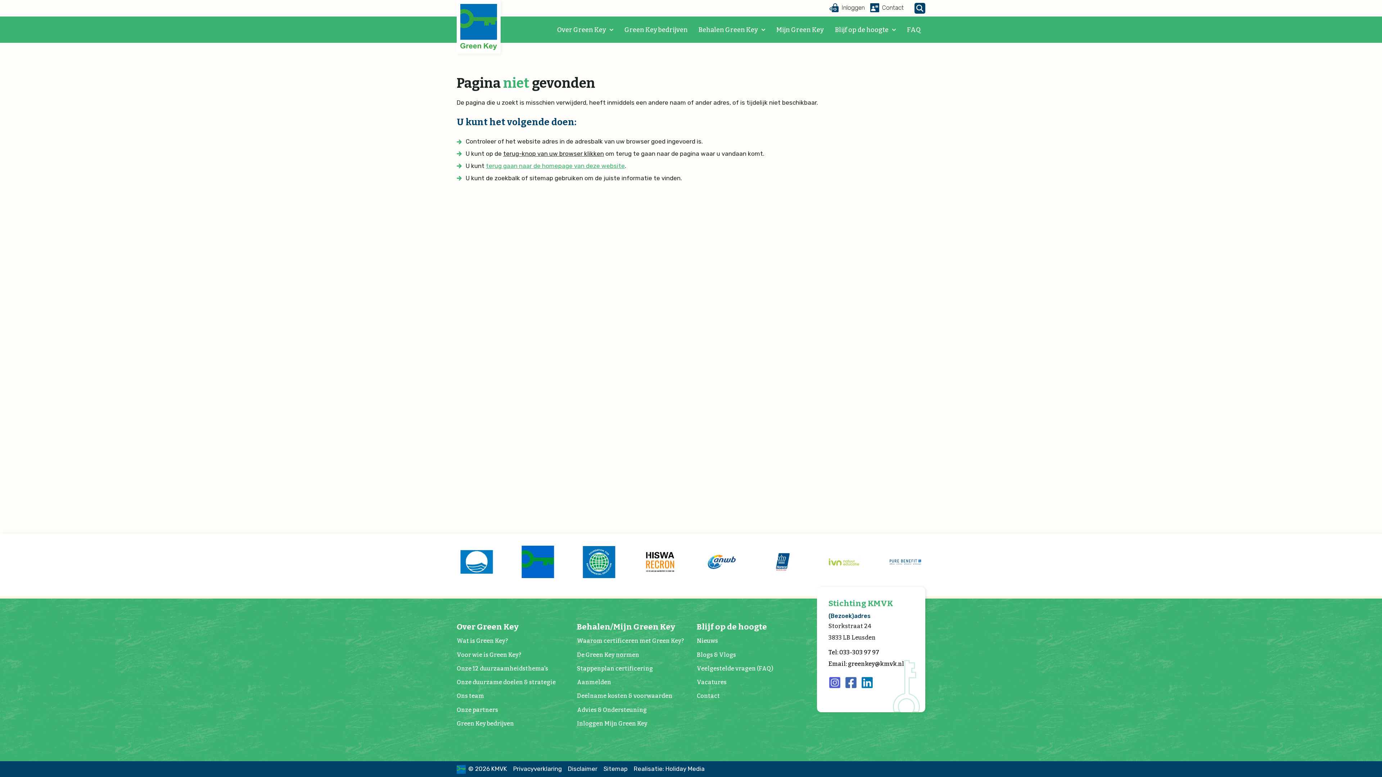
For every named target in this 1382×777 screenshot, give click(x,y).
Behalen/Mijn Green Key (626, 627)
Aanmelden (594, 682)
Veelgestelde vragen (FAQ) (735, 668)
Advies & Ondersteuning (612, 709)
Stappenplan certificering (615, 668)
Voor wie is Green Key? (489, 654)
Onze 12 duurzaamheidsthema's (502, 668)
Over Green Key (581, 30)
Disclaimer (582, 768)
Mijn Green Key (800, 30)
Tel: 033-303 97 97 (853, 652)
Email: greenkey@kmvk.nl (866, 663)
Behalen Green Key (728, 30)
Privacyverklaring (537, 768)
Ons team (470, 695)
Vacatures (712, 682)
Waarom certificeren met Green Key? (630, 640)
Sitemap (616, 768)
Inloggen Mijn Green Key (612, 723)
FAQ (914, 30)
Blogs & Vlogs (716, 654)
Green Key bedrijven (656, 30)
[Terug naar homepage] (478, 27)
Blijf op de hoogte (862, 30)
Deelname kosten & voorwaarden (624, 695)
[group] (476, 562)
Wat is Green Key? (482, 640)
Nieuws (707, 640)
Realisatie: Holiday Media (669, 768)
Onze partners (477, 709)
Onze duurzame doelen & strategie (506, 682)
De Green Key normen (608, 654)
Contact (708, 695)
